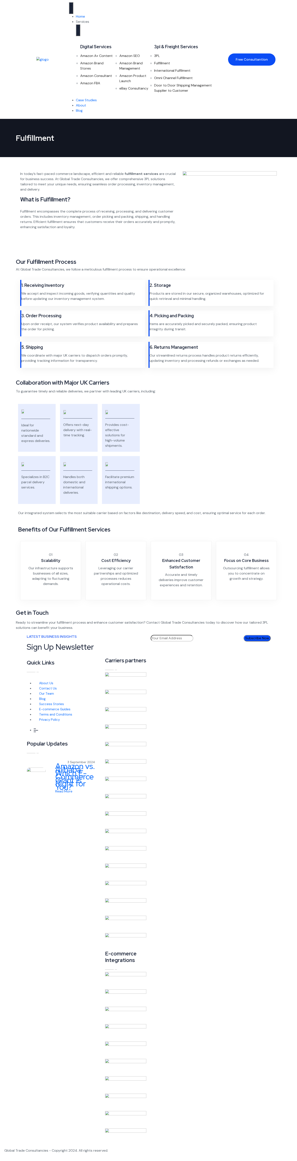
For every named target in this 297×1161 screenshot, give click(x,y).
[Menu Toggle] (71, 8)
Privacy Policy (49, 720)
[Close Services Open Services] (78, 30)
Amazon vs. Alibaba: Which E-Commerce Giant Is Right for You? (75, 776)
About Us (46, 683)
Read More (64, 791)
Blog (42, 699)
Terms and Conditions (55, 714)
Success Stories (51, 704)
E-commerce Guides (54, 709)
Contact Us (48, 688)
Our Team (46, 693)
